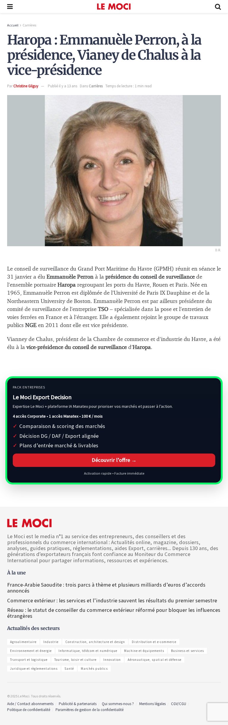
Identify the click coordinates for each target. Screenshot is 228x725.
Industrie (50, 642)
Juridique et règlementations (34, 668)
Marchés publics (94, 668)
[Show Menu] (10, 6)
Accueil (12, 25)
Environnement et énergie (31, 651)
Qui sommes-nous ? (118, 703)
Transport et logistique (29, 660)
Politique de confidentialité (28, 709)
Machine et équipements (144, 651)
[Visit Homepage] (114, 6)
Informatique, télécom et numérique (87, 651)
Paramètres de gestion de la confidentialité (90, 709)
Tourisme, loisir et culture (75, 660)
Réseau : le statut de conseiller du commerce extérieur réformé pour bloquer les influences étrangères (113, 612)
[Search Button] (218, 6)
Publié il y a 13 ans (62, 86)
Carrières (29, 25)
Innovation (112, 660)
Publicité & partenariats (77, 703)
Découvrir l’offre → (114, 460)
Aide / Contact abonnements (30, 703)
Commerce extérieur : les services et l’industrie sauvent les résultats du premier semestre (112, 600)
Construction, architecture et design (95, 642)
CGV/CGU (178, 703)
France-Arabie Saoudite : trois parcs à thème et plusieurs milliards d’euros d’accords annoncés (106, 587)
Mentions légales (152, 703)
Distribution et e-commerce (154, 642)
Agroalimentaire (23, 642)
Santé (69, 668)
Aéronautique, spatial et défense (154, 660)
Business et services (187, 651)
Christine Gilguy (25, 86)
